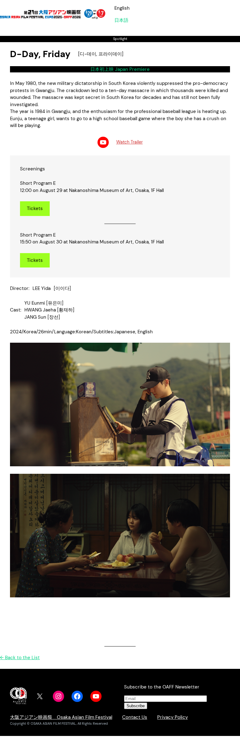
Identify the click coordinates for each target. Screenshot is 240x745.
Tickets (35, 208)
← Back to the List (20, 657)
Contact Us (134, 717)
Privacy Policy (172, 717)
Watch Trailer (129, 142)
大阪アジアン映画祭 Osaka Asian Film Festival (61, 717)
